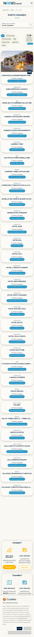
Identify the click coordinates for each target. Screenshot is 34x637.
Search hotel (6, 10)
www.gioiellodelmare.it (17, 204)
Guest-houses (6, 42)
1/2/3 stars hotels (6, 39)
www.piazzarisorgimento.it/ (17, 136)
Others (4, 45)
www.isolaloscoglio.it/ (17, 191)
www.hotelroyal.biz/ (18, 328)
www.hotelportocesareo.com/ (18, 300)
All (3, 35)
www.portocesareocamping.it (18, 424)
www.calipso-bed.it (17, 163)
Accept (19, 628)
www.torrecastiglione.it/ (17, 177)
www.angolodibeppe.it (17, 383)
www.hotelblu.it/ (18, 245)
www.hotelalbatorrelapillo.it (17, 232)
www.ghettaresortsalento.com (17, 451)
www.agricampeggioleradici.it (18, 94)
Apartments (15, 42)
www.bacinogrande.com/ (17, 122)
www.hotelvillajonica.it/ (18, 342)
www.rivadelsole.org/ (17, 218)
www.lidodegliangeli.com (17, 108)
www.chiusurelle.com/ (17, 479)
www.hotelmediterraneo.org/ (17, 287)
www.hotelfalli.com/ (18, 259)
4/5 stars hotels (10, 35)
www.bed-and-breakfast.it (18, 369)
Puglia (12, 10)
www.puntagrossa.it (18, 396)
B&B (15, 39)
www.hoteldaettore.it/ (17, 355)
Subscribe (24, 567)
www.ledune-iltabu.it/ (17, 149)
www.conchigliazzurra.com (18, 81)
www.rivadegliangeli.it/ (17, 493)
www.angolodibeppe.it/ (18, 273)
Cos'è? (30, 43)
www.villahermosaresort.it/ (18, 465)
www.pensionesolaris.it (17, 410)
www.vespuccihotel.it (17, 438)
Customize (27, 628)
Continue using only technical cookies (20, 633)
